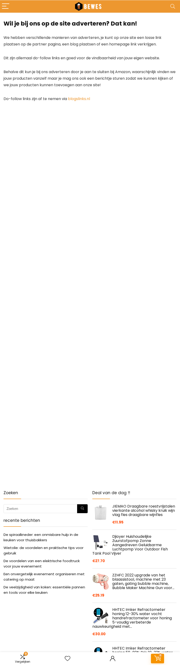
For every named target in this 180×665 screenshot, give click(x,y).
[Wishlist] (67, 658)
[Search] (172, 6)
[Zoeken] (82, 508)
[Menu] (5, 6)
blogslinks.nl (79, 98)
